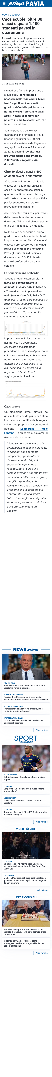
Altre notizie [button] (42, 730)
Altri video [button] (42, 890)
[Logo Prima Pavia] (26, 3)
